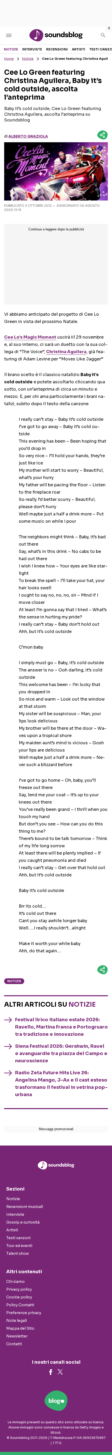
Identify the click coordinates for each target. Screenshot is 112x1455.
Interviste (32, 49)
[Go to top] (101, 1438)
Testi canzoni (18, 1238)
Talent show (17, 1253)
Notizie (11, 49)
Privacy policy (19, 1289)
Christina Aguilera (66, 351)
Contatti (14, 1344)
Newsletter (17, 1336)
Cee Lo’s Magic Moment (30, 337)
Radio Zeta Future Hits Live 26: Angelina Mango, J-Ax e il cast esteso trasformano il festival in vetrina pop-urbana (61, 1083)
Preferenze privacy (23, 1312)
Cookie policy (19, 1297)
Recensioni (57, 49)
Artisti (78, 49)
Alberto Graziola (28, 136)
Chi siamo (15, 1281)
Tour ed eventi (19, 1245)
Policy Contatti (20, 1305)
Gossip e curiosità (23, 1222)
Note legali (16, 1320)
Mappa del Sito (20, 1328)
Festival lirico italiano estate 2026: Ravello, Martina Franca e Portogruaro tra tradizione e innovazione (61, 1027)
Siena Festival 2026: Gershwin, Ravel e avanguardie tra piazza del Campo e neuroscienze (61, 1053)
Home (9, 59)
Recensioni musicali (24, 1206)
